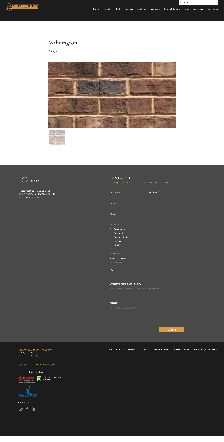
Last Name (152, 192)
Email (112, 203)
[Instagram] (20, 408)
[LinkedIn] (33, 408)
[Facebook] (27, 408)
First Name (115, 192)
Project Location (117, 258)
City (111, 270)
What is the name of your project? (125, 284)
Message (114, 303)
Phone (113, 214)
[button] (106, 9)
